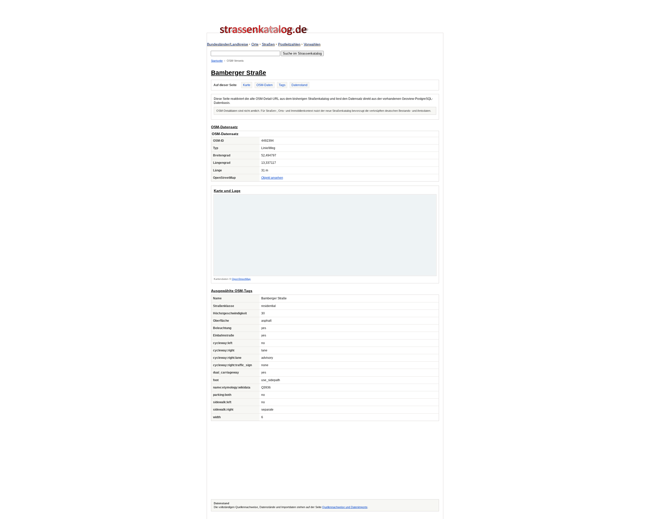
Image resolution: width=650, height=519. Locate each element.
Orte (254, 44)
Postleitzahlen (289, 44)
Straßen (268, 44)
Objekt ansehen (272, 178)
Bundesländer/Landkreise (227, 44)
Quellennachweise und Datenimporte (344, 507)
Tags (282, 85)
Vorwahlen (312, 44)
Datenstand (299, 85)
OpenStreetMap (241, 279)
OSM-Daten (264, 85)
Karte (246, 85)
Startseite (217, 60)
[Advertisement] (325, 460)
